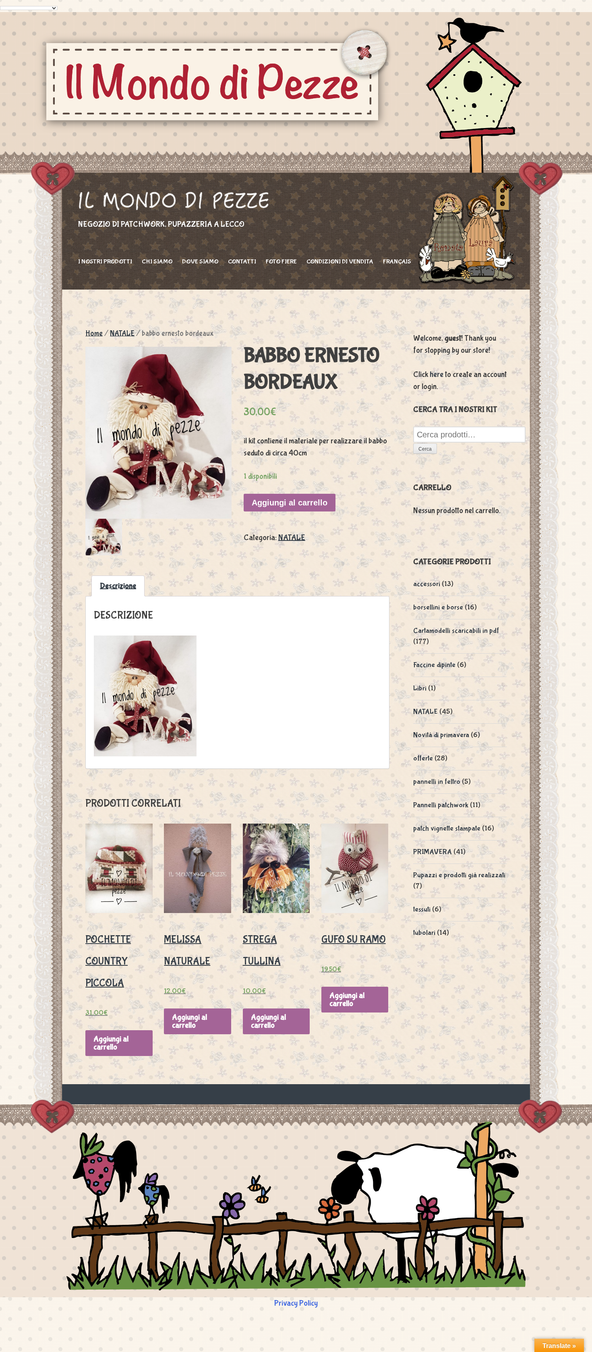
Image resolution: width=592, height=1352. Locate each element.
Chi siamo (157, 261)
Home (94, 333)
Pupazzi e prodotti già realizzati (459, 875)
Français (397, 261)
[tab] (118, 586)
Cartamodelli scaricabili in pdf (456, 631)
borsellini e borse (438, 607)
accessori (426, 584)
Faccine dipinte (434, 665)
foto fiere (281, 261)
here (436, 374)
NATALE (122, 333)
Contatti (242, 261)
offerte (423, 758)
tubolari (424, 933)
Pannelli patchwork (440, 805)
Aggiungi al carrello (289, 502)
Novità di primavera (441, 735)
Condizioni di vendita (339, 261)
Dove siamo (200, 261)
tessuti (422, 909)
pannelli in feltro (436, 782)
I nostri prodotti (105, 261)
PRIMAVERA (432, 852)
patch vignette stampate (446, 828)
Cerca (425, 449)
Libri (419, 688)
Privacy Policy (296, 1303)
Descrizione (118, 585)
